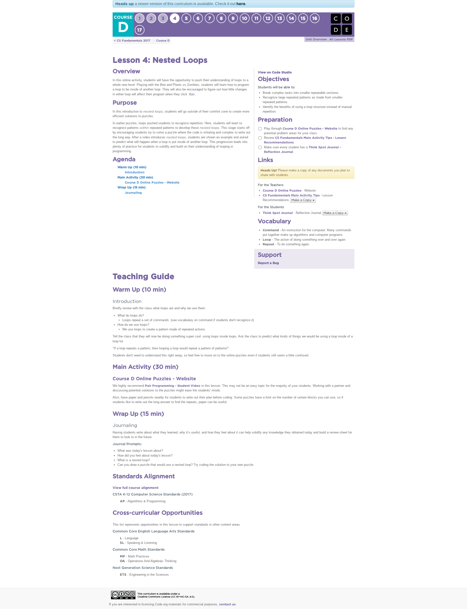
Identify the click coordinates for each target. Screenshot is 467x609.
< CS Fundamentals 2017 (132, 40)
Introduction (134, 172)
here (240, 3)
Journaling (133, 192)
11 (256, 18)
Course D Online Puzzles (282, 190)
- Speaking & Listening (138, 543)
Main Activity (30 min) (135, 177)
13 (279, 18)
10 (244, 18)
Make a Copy (302, 200)
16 (314, 18)
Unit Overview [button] (316, 39)
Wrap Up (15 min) (131, 187)
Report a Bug (268, 263)
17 (139, 30)
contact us (227, 604)
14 (291, 18)
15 (303, 18)
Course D (163, 40)
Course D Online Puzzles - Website (152, 182)
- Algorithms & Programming (142, 501)
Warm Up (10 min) (131, 167)
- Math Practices (134, 556)
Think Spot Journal (278, 213)
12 (268, 18)
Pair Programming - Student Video (172, 386)
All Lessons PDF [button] (341, 39)
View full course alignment (136, 488)
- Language (129, 538)
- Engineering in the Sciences (144, 574)
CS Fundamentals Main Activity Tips (291, 195)
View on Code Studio (275, 72)
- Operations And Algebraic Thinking (148, 561)
